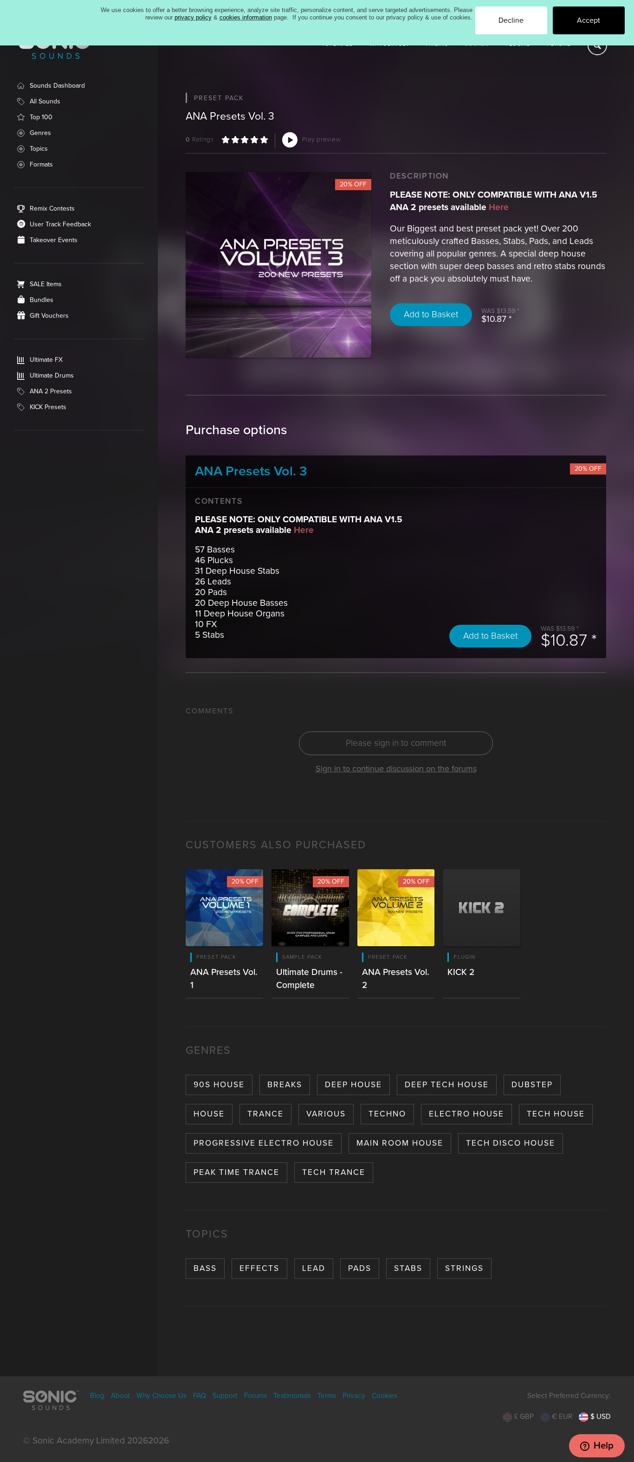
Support (225, 1395)
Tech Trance (333, 1172)
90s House (219, 1085)
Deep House (353, 1085)
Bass (205, 1268)
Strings (464, 1268)
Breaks (284, 1085)
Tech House (556, 1114)
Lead (313, 1268)
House (209, 1114)
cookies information (246, 17)
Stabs (408, 1268)
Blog (97, 1395)
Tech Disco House (510, 1143)
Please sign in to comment (396, 742)
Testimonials (292, 1395)
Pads (359, 1268)
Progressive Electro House (264, 1143)
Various (326, 1114)
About (120, 1395)
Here (499, 207)
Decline (511, 20)
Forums (255, 1395)
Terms (326, 1395)
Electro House (466, 1114)
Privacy (354, 1395)
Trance (265, 1114)
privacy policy (193, 17)
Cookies (384, 1395)
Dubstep (532, 1085)
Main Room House (399, 1143)
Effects (259, 1268)
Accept (588, 20)
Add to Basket (431, 314)
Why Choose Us (161, 1395)
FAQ (199, 1395)
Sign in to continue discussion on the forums (396, 768)
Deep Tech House (447, 1085)
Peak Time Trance (236, 1172)
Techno (387, 1114)
